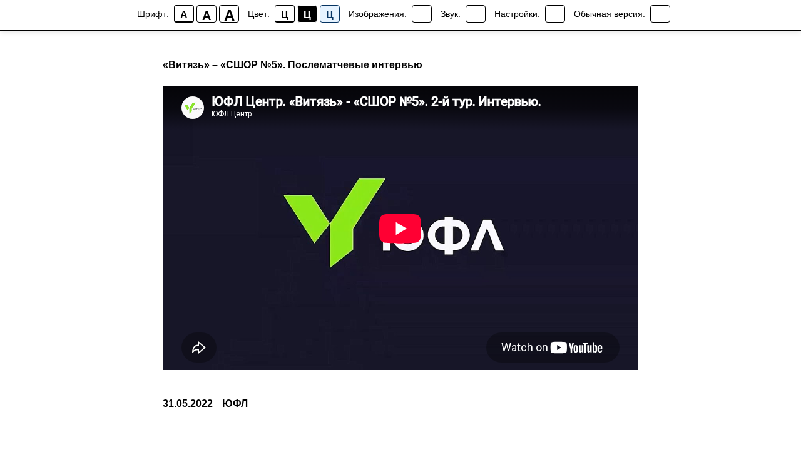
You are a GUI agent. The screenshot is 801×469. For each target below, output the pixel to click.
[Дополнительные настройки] (555, 14)
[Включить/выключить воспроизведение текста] (476, 14)
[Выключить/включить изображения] (422, 14)
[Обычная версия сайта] (660, 14)
